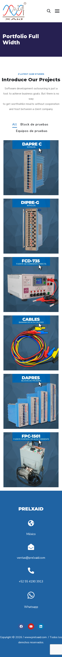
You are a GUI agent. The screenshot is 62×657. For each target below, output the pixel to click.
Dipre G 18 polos (24, 241)
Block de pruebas (34, 124)
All (14, 124)
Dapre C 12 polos (24, 183)
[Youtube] (31, 626)
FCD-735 (16, 300)
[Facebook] (21, 626)
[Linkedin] (41, 626)
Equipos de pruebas (32, 131)
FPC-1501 (17, 475)
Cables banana (22, 362)
